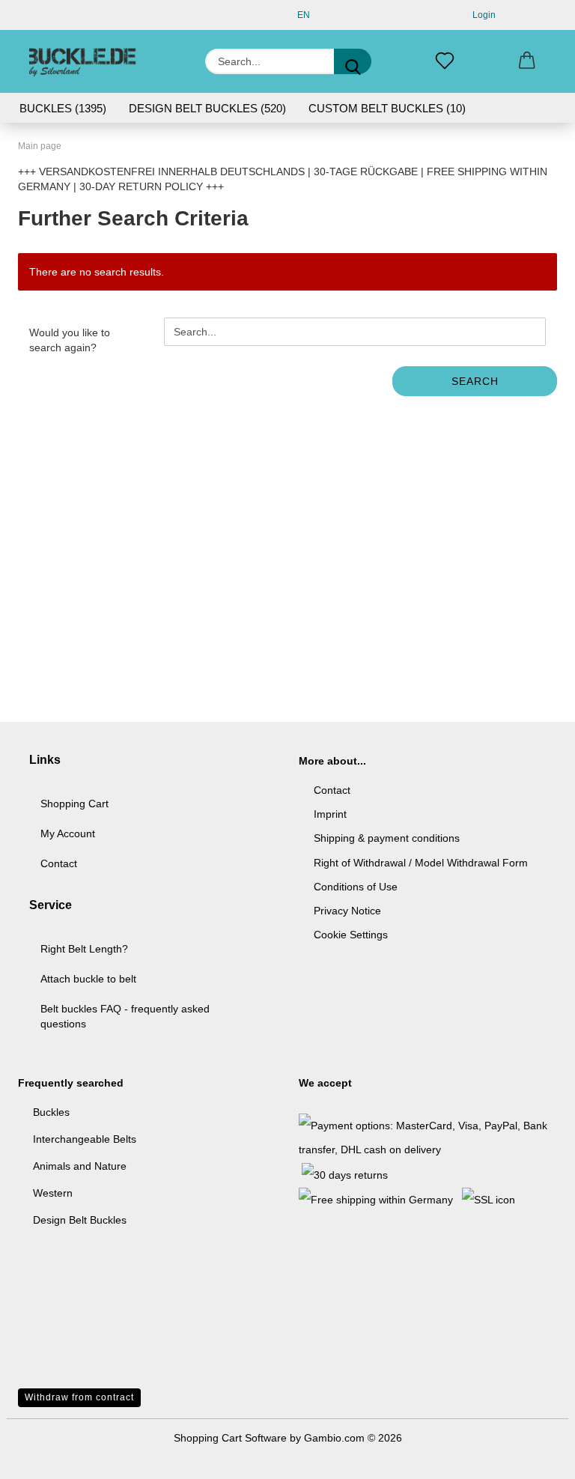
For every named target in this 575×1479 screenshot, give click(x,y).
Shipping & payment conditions (387, 838)
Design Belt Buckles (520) (207, 108)
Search (475, 381)
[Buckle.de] (82, 61)
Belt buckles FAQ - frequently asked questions (125, 1016)
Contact (58, 863)
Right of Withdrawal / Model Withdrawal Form (421, 863)
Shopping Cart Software (230, 1438)
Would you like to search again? (69, 340)
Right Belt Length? (84, 949)
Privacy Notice (347, 911)
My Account (67, 833)
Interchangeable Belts (84, 1139)
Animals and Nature (80, 1166)
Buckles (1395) (62, 108)
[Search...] (352, 61)
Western (53, 1193)
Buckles (51, 1112)
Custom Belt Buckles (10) (387, 108)
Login (482, 15)
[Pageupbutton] (533, 1456)
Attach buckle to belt (88, 979)
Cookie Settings (351, 935)
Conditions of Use (356, 887)
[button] (527, 61)
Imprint (330, 814)
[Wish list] (445, 61)
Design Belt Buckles (80, 1220)
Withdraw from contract (79, 1397)
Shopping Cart (74, 804)
